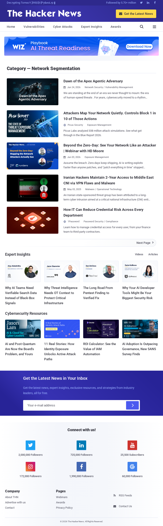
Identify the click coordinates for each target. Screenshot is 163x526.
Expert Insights (91, 26)
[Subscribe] (132, 405)
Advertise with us (15, 502)
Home (11, 26)
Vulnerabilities (34, 26)
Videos (139, 254)
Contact (9, 507)
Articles (153, 254)
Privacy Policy (64, 507)
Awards (116, 26)
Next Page (145, 242)
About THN (11, 497)
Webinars (61, 497)
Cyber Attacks (63, 26)
